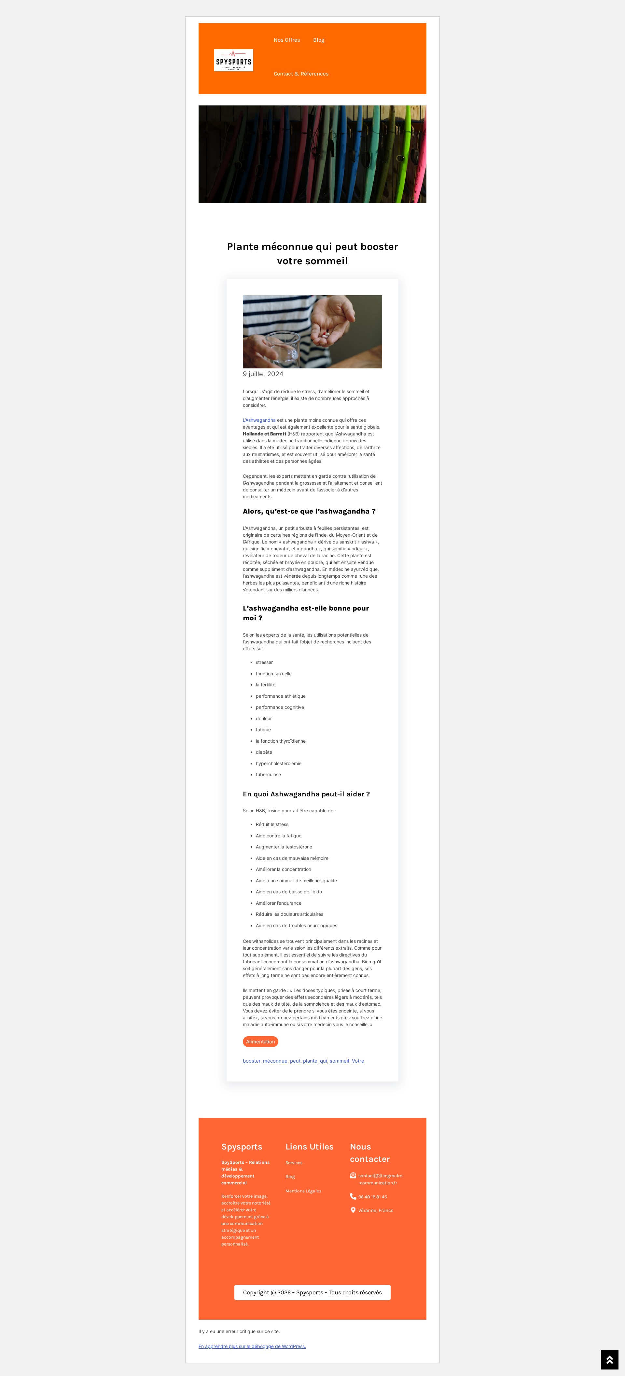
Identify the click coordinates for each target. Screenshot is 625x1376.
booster (251, 1061)
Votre (358, 1061)
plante (310, 1061)
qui (323, 1061)
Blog (290, 1176)
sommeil (339, 1061)
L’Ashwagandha (259, 420)
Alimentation (260, 1042)
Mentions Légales (303, 1191)
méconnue (275, 1061)
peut (295, 1061)
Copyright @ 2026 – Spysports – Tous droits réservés (312, 1292)
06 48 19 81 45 (372, 1197)
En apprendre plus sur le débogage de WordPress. (252, 1346)
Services (293, 1162)
